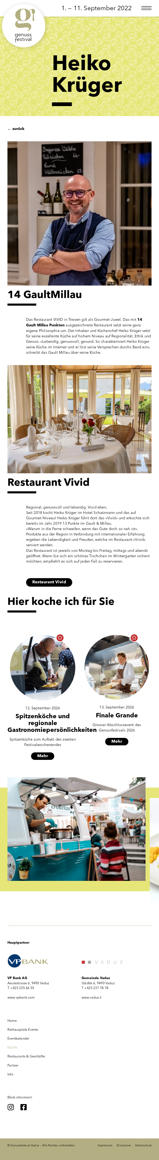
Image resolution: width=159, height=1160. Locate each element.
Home (12, 1021)
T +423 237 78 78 (95, 988)
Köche (12, 1047)
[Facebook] (23, 1107)
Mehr (42, 756)
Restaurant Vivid (49, 582)
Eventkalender (18, 1038)
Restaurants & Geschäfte (26, 1056)
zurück (15, 129)
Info (10, 1074)
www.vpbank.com (21, 997)
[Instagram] (10, 1107)
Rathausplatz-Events (22, 1030)
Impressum (105, 1145)
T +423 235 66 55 (20, 988)
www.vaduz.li (91, 997)
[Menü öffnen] (146, 8)
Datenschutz (143, 1145)
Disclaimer (124, 1145)
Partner (12, 1065)
